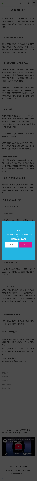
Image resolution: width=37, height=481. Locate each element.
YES (25, 244)
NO (11, 244)
